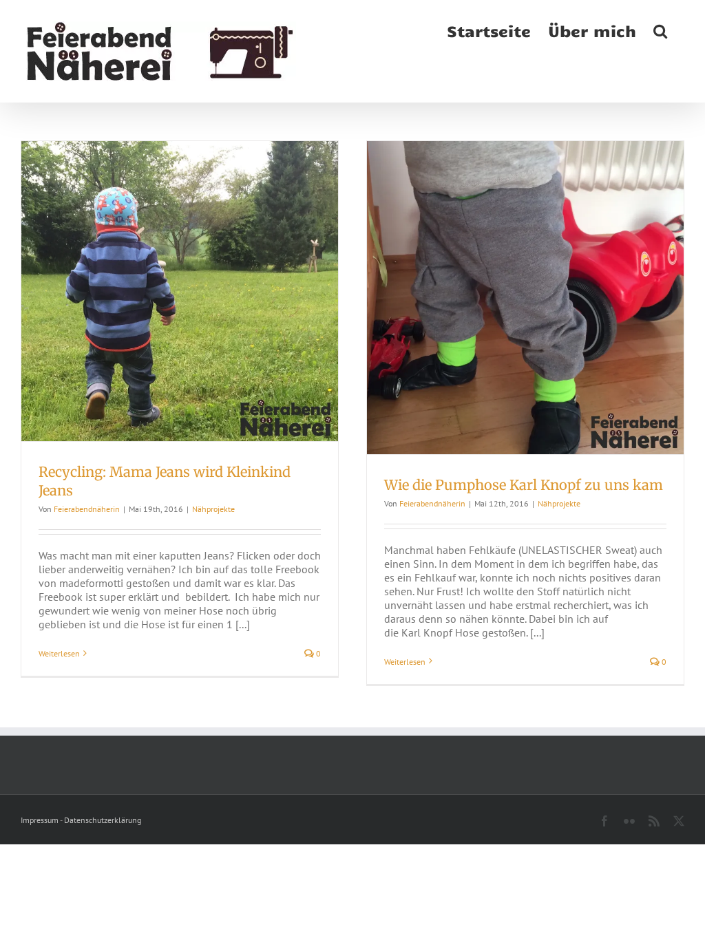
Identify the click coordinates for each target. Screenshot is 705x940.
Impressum (40, 820)
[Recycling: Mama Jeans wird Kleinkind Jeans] (179, 291)
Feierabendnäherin (87, 509)
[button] (660, 29)
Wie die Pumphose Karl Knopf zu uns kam (523, 484)
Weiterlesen (59, 653)
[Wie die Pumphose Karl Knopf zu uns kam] (525, 297)
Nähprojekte (213, 509)
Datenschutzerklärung (102, 820)
